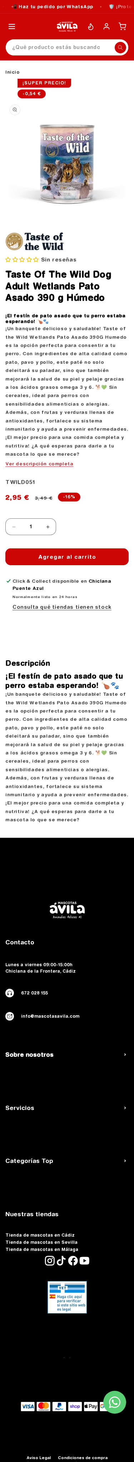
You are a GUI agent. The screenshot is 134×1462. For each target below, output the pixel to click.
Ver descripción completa (39, 463)
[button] (22, 259)
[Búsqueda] (120, 47)
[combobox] (67, 47)
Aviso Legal (38, 1457)
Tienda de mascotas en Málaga (41, 1249)
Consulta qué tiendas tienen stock (62, 607)
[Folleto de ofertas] (90, 26)
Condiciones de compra (83, 1457)
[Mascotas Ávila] (67, 26)
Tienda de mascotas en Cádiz (40, 1235)
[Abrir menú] (11, 26)
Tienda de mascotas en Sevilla (41, 1242)
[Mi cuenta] (106, 26)
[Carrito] (122, 26)
